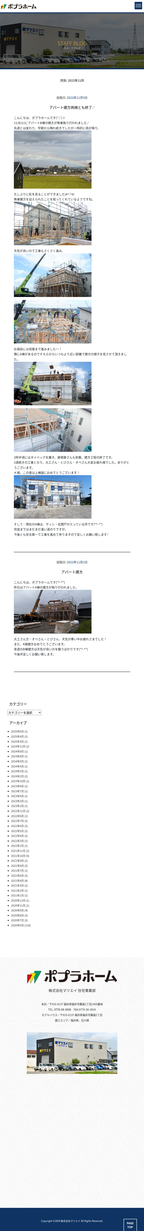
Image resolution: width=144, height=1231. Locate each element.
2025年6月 (17, 731)
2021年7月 (17, 870)
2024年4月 (17, 766)
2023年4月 (17, 796)
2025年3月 (17, 741)
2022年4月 (17, 836)
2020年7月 (17, 920)
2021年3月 (17, 885)
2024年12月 (18, 746)
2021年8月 (17, 866)
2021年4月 (17, 880)
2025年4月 (17, 736)
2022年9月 (17, 816)
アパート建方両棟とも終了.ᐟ (72, 107)
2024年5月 (17, 761)
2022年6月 (17, 826)
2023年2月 (17, 806)
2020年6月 (17, 925)
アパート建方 (72, 572)
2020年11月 (18, 905)
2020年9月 (17, 910)
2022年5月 (17, 831)
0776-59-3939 (62, 1009)
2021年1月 (17, 895)
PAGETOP (130, 1225)
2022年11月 (18, 811)
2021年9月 (17, 861)
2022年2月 (17, 846)
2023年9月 (17, 786)
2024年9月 (17, 751)
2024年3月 (17, 771)
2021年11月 (18, 851)
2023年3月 (17, 801)
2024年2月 (17, 776)
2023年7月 (17, 791)
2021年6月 (17, 875)
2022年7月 (17, 821)
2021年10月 (18, 856)
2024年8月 (17, 756)
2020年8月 (17, 915)
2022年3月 (17, 841)
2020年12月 (18, 900)
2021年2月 (17, 890)
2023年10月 (18, 781)
